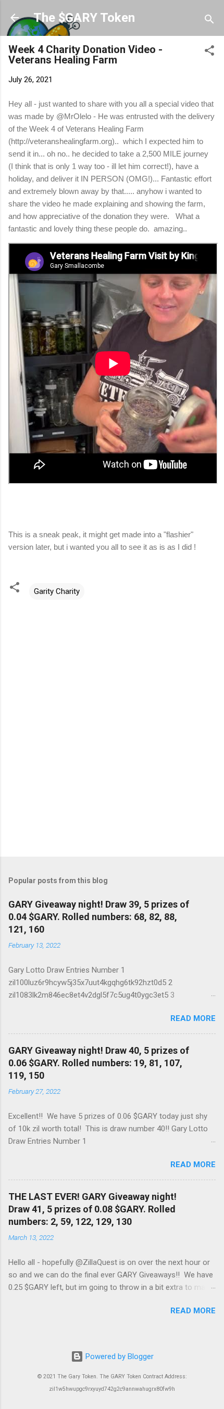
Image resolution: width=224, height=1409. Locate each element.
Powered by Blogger (118, 1356)
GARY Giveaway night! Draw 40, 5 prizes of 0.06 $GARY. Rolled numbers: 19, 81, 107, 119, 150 (98, 1063)
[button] (209, 52)
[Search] (209, 21)
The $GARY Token (84, 17)
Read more (193, 1018)
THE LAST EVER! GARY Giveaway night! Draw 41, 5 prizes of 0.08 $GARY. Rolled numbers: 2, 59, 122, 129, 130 (92, 1209)
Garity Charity (57, 591)
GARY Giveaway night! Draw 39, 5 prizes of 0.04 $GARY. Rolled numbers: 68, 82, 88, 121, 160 (98, 917)
